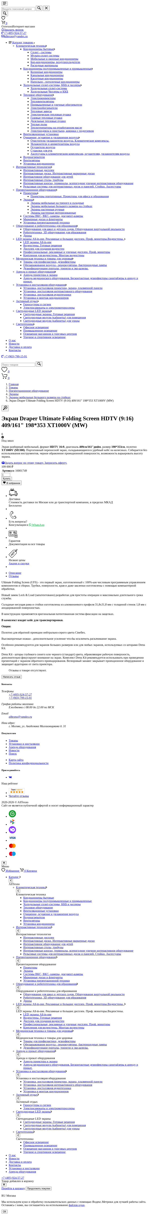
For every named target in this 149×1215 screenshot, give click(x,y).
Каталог (14, 877)
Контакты (15, 350)
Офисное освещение (36, 327)
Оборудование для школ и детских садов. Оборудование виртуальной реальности (74, 229)
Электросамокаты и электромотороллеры (49, 307)
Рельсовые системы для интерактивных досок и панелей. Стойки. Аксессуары (72, 186)
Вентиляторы (31, 160)
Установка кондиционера (39, 163)
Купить (7, 478)
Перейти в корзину (13, 1188)
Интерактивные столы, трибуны (43, 180)
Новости (14, 343)
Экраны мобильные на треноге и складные (57, 202)
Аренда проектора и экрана (40, 274)
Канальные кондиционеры (47, 75)
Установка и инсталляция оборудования (41, 284)
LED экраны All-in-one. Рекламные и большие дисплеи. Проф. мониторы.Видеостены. (70, 238)
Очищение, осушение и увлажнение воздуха (51, 137)
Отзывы (14, 576)
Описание (15, 572)
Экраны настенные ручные (47, 209)
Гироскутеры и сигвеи (37, 304)
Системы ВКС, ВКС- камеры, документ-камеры (53, 216)
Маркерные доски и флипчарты (43, 219)
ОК (4, 1211)
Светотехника (24, 324)
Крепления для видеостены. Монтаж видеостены (53, 255)
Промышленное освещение (40, 330)
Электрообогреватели (44, 107)
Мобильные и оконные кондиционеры (54, 58)
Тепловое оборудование (38, 94)
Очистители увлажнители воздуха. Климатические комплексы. (70, 140)
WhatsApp (37, 524)
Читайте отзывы (19, 796)
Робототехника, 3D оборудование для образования (54, 232)
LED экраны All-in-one (37, 242)
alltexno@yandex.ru (16, 36)
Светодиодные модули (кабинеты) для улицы (51, 320)
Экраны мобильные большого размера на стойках (61, 206)
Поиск (13, 753)
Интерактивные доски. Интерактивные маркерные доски (59, 173)
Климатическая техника (31, 45)
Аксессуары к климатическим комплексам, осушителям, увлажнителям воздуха (80, 153)
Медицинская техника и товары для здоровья (44, 258)
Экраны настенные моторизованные (53, 212)
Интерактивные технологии (33, 166)
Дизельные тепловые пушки (48, 121)
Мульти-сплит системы (45, 55)
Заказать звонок (14, 29)
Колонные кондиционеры (47, 71)
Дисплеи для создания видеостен (43, 248)
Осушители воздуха (43, 147)
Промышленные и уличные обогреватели (56, 104)
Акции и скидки (19, 563)
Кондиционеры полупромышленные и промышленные (57, 68)
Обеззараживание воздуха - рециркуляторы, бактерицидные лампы (65, 265)
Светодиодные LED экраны (33, 310)
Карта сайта (16, 759)
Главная (14, 384)
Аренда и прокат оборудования (35, 271)
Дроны (27, 235)
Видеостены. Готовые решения (42, 245)
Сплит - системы (41, 52)
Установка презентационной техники (46, 222)
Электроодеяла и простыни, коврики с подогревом (62, 130)
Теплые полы (39, 124)
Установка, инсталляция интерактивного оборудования (57, 291)
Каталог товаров (23, 42)
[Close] (4, 1185)
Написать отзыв (11, 677)
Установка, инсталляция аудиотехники (47, 294)
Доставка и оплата (20, 346)
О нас (12, 340)
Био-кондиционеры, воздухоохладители (55, 62)
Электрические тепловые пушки (51, 114)
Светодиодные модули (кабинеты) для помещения (54, 317)
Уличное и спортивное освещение (44, 337)
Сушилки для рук (41, 150)
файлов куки (76, 1205)
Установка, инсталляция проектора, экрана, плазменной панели (62, 288)
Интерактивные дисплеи (38, 170)
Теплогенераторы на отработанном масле (56, 127)
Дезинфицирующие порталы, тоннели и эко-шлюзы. (55, 268)
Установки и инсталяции (24, 743)
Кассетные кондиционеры (47, 78)
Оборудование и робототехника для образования (46, 225)
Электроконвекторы (43, 98)
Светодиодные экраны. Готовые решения (49, 314)
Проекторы (30, 193)
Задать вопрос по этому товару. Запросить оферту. (36, 462)
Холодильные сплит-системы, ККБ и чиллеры (52, 85)
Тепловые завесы (41, 111)
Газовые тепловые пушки (46, 117)
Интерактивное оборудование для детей (48, 176)
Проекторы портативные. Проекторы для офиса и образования (70, 196)
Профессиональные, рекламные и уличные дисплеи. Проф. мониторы (66, 252)
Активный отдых (27, 301)
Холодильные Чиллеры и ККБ (49, 91)
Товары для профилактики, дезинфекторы (49, 261)
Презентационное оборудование (36, 189)
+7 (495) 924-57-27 (15, 33)
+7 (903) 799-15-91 (20, 697)
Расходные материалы (44, 65)
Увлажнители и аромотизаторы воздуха (55, 144)
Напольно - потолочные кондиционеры (55, 81)
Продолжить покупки (38, 1188)
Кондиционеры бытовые (38, 49)
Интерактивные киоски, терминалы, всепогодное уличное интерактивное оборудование (78, 183)
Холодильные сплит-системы (49, 88)
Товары (13, 387)
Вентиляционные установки (41, 134)
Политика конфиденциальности (29, 763)
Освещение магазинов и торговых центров (50, 333)
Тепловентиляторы (42, 101)
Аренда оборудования (22, 747)
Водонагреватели (34, 157)
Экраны (28, 199)
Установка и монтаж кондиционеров (46, 297)
